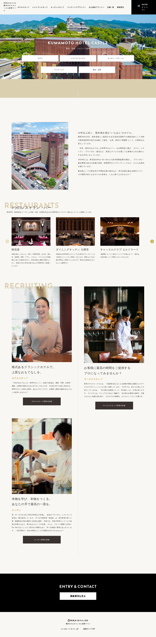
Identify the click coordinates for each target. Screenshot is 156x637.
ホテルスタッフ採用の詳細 (42, 401)
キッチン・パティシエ (116, 58)
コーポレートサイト (68, 629)
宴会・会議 (97, 70)
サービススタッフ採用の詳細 (114, 405)
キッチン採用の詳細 (41, 540)
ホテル (40, 58)
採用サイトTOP (89, 629)
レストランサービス (78, 58)
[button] (152, 241)
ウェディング (59, 70)
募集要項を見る (78, 596)
